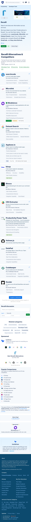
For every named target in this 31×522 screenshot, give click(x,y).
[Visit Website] (29, 73)
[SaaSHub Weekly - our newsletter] (23, 2)
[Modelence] (3, 103)
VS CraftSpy (6, 384)
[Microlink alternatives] (3, 89)
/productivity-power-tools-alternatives (10, 216)
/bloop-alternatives (5, 165)
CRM (3, 504)
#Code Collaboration (24, 67)
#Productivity (14, 67)
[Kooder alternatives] (3, 282)
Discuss (20, 475)
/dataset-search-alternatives (8, 124)
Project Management (7, 507)
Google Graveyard (20, 492)
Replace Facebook (20, 484)
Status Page (14, 46)
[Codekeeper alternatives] (3, 268)
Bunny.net (13, 516)
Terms (18, 513)
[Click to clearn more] (15, 445)
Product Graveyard (20, 490)
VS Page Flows (7, 399)
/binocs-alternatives (6, 182)
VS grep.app (6, 394)
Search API (17, 332)
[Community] (26, 2)
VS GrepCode (6, 379)
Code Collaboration (22, 324)
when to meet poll (12, 519)
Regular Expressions (9, 332)
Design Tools (22, 502)
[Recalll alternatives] (4, 13)
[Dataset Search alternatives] (3, 127)
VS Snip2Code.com (8, 390)
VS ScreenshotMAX (8, 396)
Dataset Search (5, 36)
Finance (24, 507)
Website (4, 46)
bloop (23, 38)
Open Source (17, 330)
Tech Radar (19, 481)
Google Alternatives (21, 486)
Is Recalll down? (15, 418)
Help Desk (7, 504)
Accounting (4, 506)
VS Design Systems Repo (9, 388)
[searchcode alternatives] (3, 75)
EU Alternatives (23, 408)
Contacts (14, 475)
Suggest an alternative (15, 297)
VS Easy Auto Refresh (8, 382)
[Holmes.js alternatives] (3, 241)
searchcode (15, 34)
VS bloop (5, 375)
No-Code (6, 502)
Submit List (4, 492)
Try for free (8, 120)
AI (2, 502)
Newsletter (4, 494)
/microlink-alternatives (6, 87)
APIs (6, 324)
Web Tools (24, 332)
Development (6, 330)
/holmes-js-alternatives (7, 239)
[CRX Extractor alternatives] (3, 202)
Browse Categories (6, 481)
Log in (2, 313)
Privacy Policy (11, 513)
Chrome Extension (6, 486)
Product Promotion (6, 475)
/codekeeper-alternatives (7, 266)
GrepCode (4, 40)
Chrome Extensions (13, 324)
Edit (3, 43)
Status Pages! (5, 488)
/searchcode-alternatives (7, 72)
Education (4, 509)
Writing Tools (21, 506)
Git (12, 330)
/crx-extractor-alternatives (7, 200)
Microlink (22, 34)
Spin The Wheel (14, 517)
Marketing (20, 504)
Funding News (5, 490)
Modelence (15, 430)
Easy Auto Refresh (16, 40)
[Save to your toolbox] (4, 18)
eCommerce (11, 506)
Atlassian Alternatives (21, 488)
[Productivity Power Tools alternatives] (3, 218)
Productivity (25, 330)
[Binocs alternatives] (3, 184)
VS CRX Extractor (7, 392)
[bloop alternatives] (3, 167)
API (28, 475)
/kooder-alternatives (6, 280)
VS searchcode (7, 377)
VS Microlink (6, 401)
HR (16, 506)
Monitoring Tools (17, 507)
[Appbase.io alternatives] (3, 145)
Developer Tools (22, 327)
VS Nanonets (6, 386)
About (24, 475)
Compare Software (6, 484)
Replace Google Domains (22, 494)
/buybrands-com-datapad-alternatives (10, 246)
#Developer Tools (5, 67)
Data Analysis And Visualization (10, 327)
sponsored (12, 451)
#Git (2, 69)
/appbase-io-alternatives (7, 143)
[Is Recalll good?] (8, 46)
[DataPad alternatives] (3, 249)
